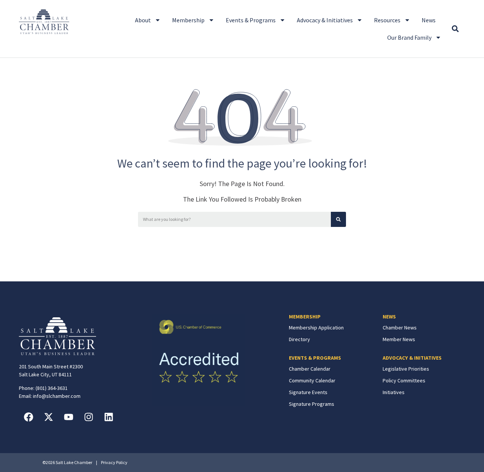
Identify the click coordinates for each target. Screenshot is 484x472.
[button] (455, 29)
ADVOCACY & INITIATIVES (412, 357)
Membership (188, 20)
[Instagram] (88, 417)
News (429, 20)
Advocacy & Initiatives (325, 20)
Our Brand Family (409, 37)
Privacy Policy (114, 462)
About (143, 20)
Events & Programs (251, 20)
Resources (387, 20)
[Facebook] (28, 417)
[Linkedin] (108, 417)
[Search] (338, 219)
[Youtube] (68, 417)
